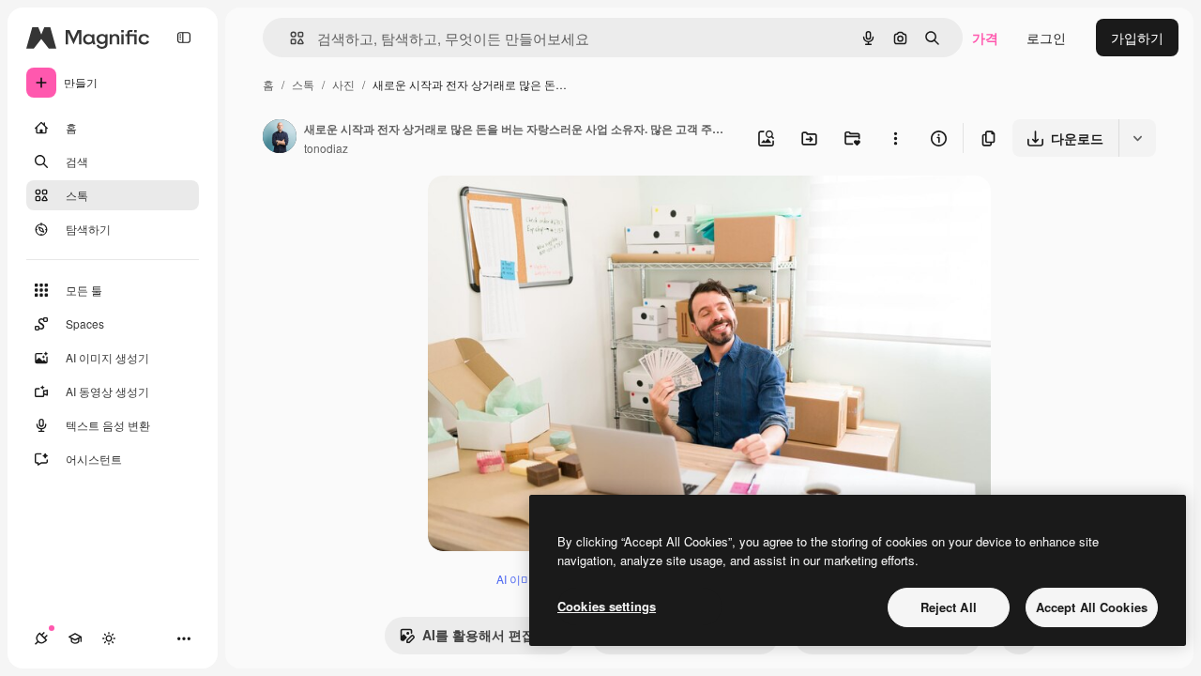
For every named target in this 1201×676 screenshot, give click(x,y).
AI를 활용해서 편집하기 (491, 634)
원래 (536, 212)
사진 (343, 84)
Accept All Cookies (1092, 607)
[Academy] (75, 638)
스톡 (303, 84)
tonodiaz (326, 148)
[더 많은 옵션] (895, 138)
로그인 (1046, 37)
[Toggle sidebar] (184, 38)
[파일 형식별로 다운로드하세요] (1137, 138)
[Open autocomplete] (289, 38)
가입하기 (1137, 37)
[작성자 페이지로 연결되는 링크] (279, 138)
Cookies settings (606, 606)
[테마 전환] (109, 638)
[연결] (41, 638)
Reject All (948, 607)
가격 (985, 37)
